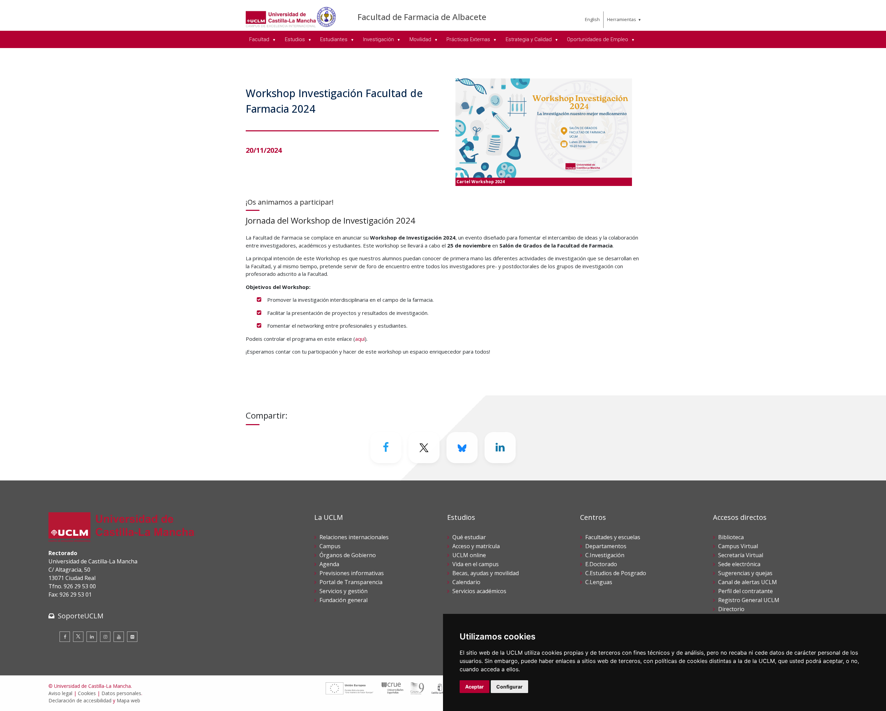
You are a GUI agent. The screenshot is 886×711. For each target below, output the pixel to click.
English (592, 19)
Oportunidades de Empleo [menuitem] (598, 39)
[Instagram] (105, 637)
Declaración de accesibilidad (79, 700)
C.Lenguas (598, 582)
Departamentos (605, 546)
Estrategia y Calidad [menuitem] (529, 39)
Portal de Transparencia (350, 582)
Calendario (466, 582)
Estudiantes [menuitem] (334, 39)
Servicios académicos (479, 591)
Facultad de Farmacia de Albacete (422, 16)
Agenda (329, 564)
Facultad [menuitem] (260, 39)
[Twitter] (78, 637)
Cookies (87, 693)
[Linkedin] (500, 447)
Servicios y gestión (343, 591)
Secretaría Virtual (740, 555)
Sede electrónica (739, 564)
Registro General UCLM (748, 600)
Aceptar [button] (474, 687)
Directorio (731, 609)
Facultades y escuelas (612, 537)
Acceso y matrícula (476, 546)
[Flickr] (132, 637)
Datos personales (121, 693)
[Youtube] (119, 637)
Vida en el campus (475, 564)
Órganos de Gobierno (347, 555)
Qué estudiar (469, 537)
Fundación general (343, 600)
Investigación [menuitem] (379, 39)
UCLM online (469, 555)
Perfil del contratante (745, 591)
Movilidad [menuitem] (421, 39)
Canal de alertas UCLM (747, 582)
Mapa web (128, 700)
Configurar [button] (509, 687)
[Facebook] (385, 447)
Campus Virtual (738, 546)
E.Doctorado (601, 564)
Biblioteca (731, 537)
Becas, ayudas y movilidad (485, 573)
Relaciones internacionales (354, 537)
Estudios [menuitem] (295, 39)
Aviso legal (60, 693)
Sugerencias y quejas (745, 573)
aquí (360, 338)
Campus (330, 546)
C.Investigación (604, 555)
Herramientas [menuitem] (621, 19)
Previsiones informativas (351, 573)
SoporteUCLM (80, 615)
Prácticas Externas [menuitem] (468, 39)
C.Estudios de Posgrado (615, 573)
